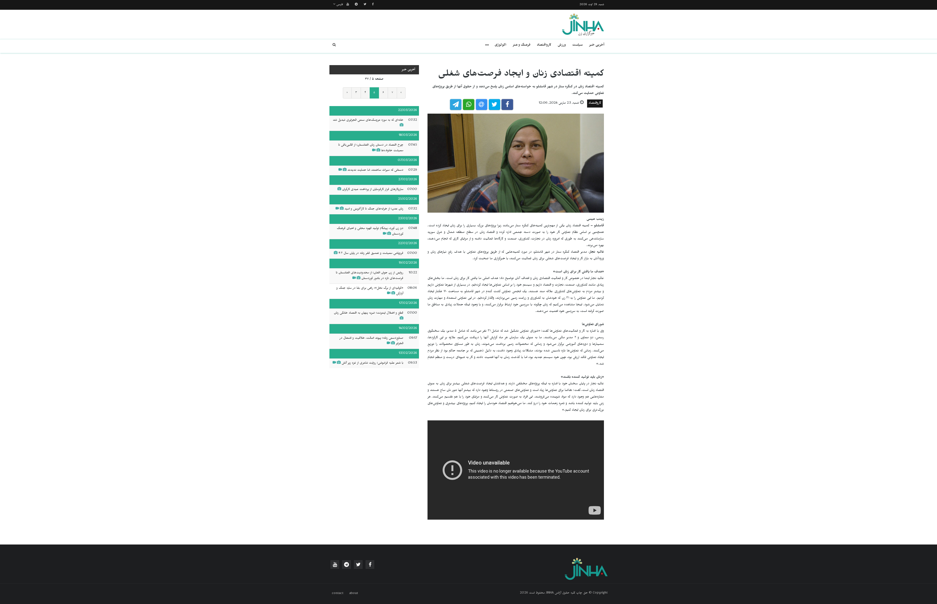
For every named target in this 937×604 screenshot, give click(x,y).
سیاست (577, 45)
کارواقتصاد (544, 45)
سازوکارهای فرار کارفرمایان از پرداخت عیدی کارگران (372, 190)
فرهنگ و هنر (521, 45)
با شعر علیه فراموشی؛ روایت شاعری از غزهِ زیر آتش (372, 363)
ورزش (562, 45)
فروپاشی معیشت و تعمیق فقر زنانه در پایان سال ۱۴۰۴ (370, 254)
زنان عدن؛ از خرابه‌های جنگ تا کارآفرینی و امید (374, 209)
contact (337, 594)
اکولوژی (500, 45)
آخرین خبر (596, 45)
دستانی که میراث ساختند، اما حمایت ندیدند (375, 170)
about (353, 594)
